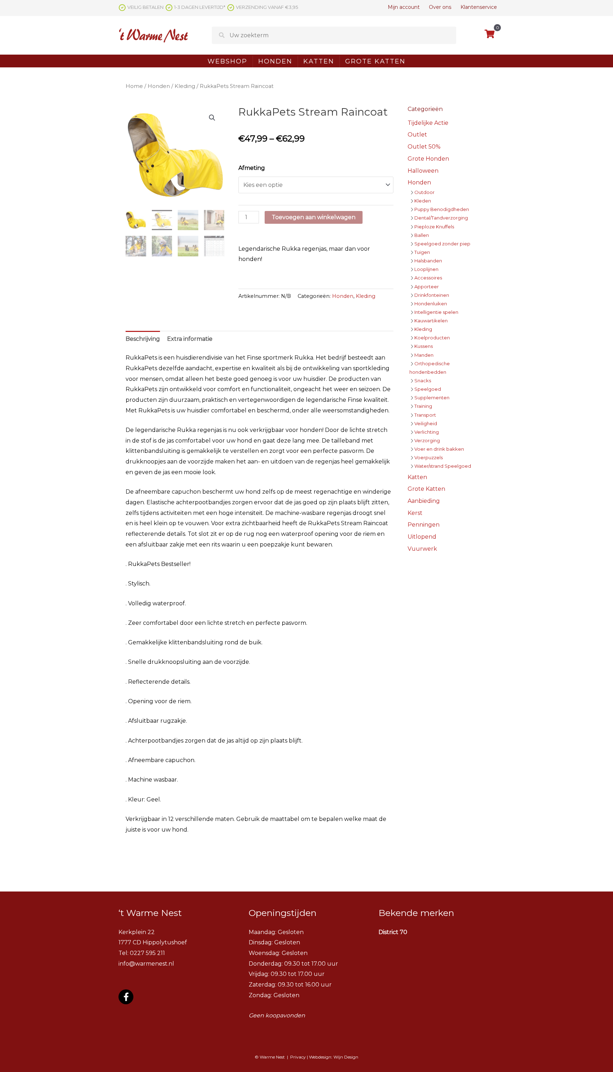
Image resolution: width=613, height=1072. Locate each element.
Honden (275, 61)
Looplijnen (426, 269)
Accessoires (428, 278)
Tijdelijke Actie (428, 123)
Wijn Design (345, 1057)
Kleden (422, 201)
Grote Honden (428, 158)
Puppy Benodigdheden (441, 209)
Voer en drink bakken (439, 449)
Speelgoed (427, 389)
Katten (318, 61)
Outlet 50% (424, 146)
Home (134, 86)
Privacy (298, 1057)
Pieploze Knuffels (434, 226)
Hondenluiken (430, 303)
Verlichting (426, 432)
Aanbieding (424, 501)
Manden (423, 355)
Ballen (421, 235)
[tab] (143, 339)
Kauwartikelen (431, 320)
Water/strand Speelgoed (442, 466)
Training (423, 406)
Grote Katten (375, 61)
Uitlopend (422, 536)
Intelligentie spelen (436, 312)
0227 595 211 (147, 953)
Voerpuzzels (428, 457)
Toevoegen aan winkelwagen (313, 217)
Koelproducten (432, 337)
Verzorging (427, 440)
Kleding (185, 86)
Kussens (423, 346)
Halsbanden (428, 260)
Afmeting (251, 168)
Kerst (415, 513)
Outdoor (424, 192)
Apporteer (426, 286)
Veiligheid (425, 423)
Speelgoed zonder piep (442, 243)
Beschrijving (143, 338)
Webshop (227, 61)
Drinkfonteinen (431, 295)
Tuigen (422, 252)
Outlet (417, 134)
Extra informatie (189, 338)
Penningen (424, 524)
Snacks (422, 380)
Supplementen (431, 397)
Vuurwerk (422, 548)
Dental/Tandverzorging (441, 218)
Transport (425, 415)
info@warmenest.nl (146, 963)
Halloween (423, 170)
